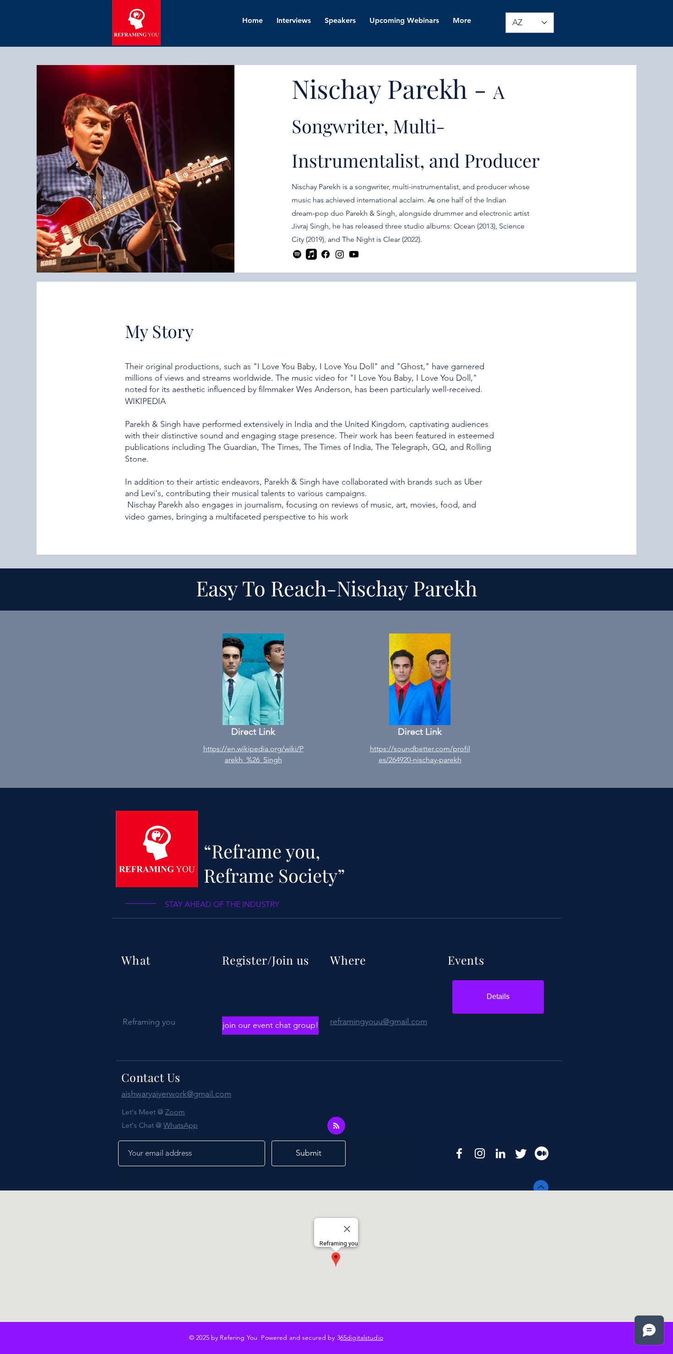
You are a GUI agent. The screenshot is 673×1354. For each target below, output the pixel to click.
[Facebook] (325, 254)
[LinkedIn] (500, 1153)
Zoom (175, 1112)
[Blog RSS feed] (336, 1126)
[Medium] (541, 1153)
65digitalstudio (361, 1337)
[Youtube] (353, 254)
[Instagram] (339, 254)
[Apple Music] (311, 254)
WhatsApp (180, 1125)
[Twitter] (521, 1153)
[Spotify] (297, 254)
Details (498, 996)
